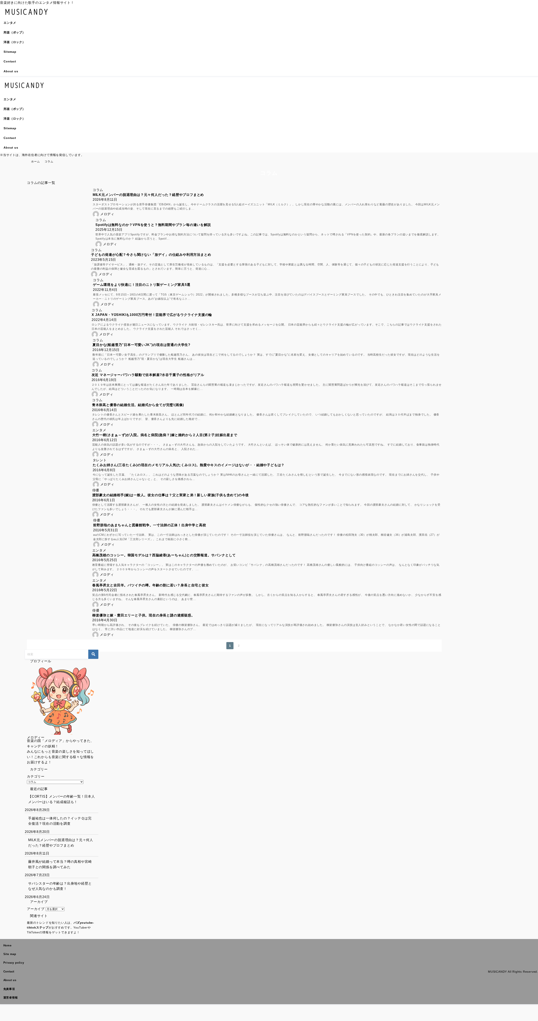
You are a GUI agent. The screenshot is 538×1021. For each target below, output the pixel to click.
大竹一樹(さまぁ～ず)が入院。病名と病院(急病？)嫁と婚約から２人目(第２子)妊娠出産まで (164, 435)
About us (11, 71)
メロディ (107, 214)
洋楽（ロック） (14, 42)
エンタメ (10, 22)
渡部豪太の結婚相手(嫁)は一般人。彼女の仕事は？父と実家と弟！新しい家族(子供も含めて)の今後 (170, 495)
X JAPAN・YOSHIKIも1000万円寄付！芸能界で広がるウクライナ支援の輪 (152, 315)
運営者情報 (10, 997)
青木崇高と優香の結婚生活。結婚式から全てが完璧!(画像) (138, 405)
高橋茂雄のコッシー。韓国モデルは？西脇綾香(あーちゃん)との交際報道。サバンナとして (164, 555)
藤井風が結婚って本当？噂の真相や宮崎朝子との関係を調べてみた (60, 864)
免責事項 (9, 989)
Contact (10, 61)
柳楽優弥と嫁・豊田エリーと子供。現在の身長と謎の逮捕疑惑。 (143, 615)
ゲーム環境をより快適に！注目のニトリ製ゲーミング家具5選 (141, 284)
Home (7, 945)
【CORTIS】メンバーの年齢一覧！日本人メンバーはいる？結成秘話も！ (61, 799)
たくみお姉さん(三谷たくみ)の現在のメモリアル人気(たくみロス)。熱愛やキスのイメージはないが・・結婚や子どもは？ (189, 465)
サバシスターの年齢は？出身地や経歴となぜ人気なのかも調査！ (60, 886)
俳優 (95, 490)
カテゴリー (36, 776)
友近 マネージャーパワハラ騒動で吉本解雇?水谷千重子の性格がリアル (148, 375)
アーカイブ (36, 909)
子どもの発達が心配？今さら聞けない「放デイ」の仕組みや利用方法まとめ (151, 254)
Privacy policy (13, 962)
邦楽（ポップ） (14, 32)
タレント (100, 460)
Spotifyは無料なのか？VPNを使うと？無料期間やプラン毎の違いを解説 (153, 225)
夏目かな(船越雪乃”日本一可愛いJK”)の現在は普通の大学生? (141, 345)
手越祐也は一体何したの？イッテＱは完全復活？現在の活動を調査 (59, 821)
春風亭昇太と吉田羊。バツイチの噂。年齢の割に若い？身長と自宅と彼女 (150, 585)
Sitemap (10, 51)
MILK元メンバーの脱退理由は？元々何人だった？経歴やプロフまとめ (148, 195)
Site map (9, 954)
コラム (98, 190)
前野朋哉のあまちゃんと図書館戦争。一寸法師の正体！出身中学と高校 (149, 525)
